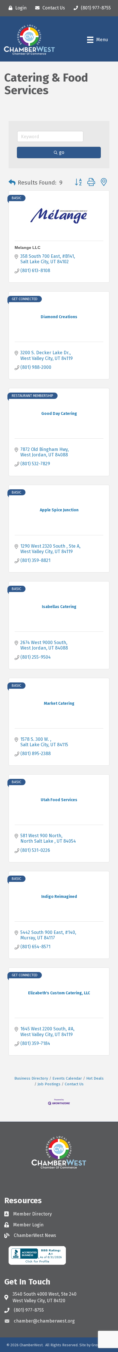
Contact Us (74, 1084)
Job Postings (49, 1084)
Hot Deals (95, 1078)
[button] (12, 182)
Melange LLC (27, 247)
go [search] (61, 152)
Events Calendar (67, 1078)
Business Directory (31, 1078)
